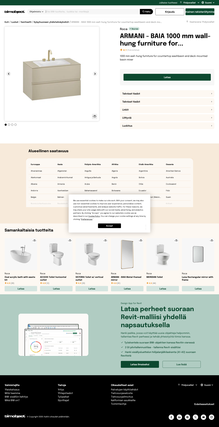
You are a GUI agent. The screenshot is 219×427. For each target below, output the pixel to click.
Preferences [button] (86, 219)
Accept (109, 226)
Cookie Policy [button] (94, 216)
